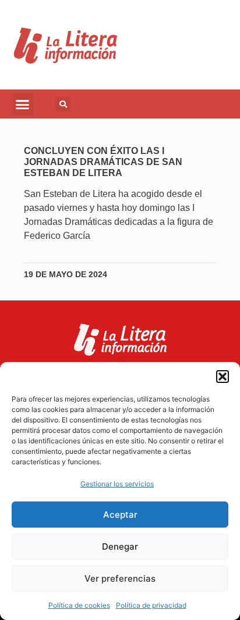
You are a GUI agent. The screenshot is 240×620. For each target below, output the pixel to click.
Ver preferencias (120, 578)
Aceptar (120, 514)
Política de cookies (79, 605)
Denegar (120, 546)
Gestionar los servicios (117, 483)
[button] (222, 376)
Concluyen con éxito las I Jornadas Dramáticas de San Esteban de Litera (103, 162)
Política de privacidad (151, 605)
